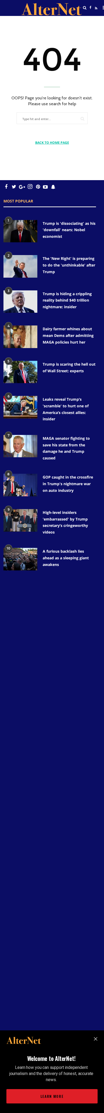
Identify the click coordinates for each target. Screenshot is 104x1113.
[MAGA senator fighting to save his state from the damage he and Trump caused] (20, 446)
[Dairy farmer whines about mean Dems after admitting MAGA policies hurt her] (20, 336)
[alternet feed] (95, 14)
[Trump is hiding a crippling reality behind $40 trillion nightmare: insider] (20, 301)
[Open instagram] (30, 186)
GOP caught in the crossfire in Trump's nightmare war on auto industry (68, 484)
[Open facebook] (90, 7)
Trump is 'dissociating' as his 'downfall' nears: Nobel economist (69, 230)
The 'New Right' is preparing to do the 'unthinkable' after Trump (69, 265)
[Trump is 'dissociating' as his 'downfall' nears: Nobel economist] (20, 231)
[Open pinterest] (38, 186)
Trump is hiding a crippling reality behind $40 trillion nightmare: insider (67, 300)
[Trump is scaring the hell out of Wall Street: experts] (20, 372)
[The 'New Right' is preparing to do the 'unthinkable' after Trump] (20, 266)
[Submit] (82, 118)
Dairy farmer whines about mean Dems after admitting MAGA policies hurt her (68, 335)
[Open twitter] (90, 21)
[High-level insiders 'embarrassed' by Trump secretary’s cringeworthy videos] (20, 520)
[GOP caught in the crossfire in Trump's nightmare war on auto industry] (20, 485)
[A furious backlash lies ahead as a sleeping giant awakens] (20, 559)
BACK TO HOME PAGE (52, 142)
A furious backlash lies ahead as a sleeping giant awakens (66, 558)
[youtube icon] (45, 186)
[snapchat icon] (53, 186)
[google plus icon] (22, 186)
